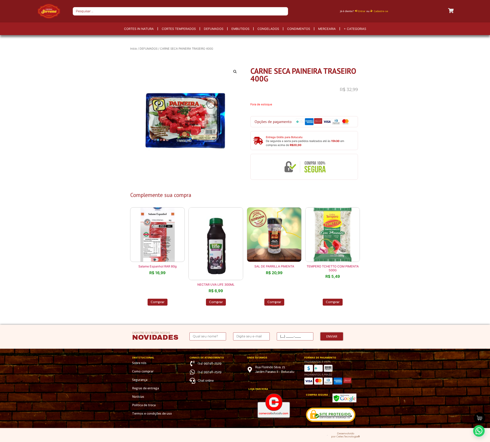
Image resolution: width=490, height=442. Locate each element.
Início (133, 48)
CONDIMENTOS (298, 29)
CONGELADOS (268, 29)
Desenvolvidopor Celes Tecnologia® (345, 435)
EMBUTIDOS (240, 29)
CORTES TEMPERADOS (179, 29)
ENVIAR (331, 336)
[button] (479, 431)
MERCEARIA (327, 29)
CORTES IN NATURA (139, 29)
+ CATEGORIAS (355, 29)
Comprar (157, 302)
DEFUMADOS (213, 29)
